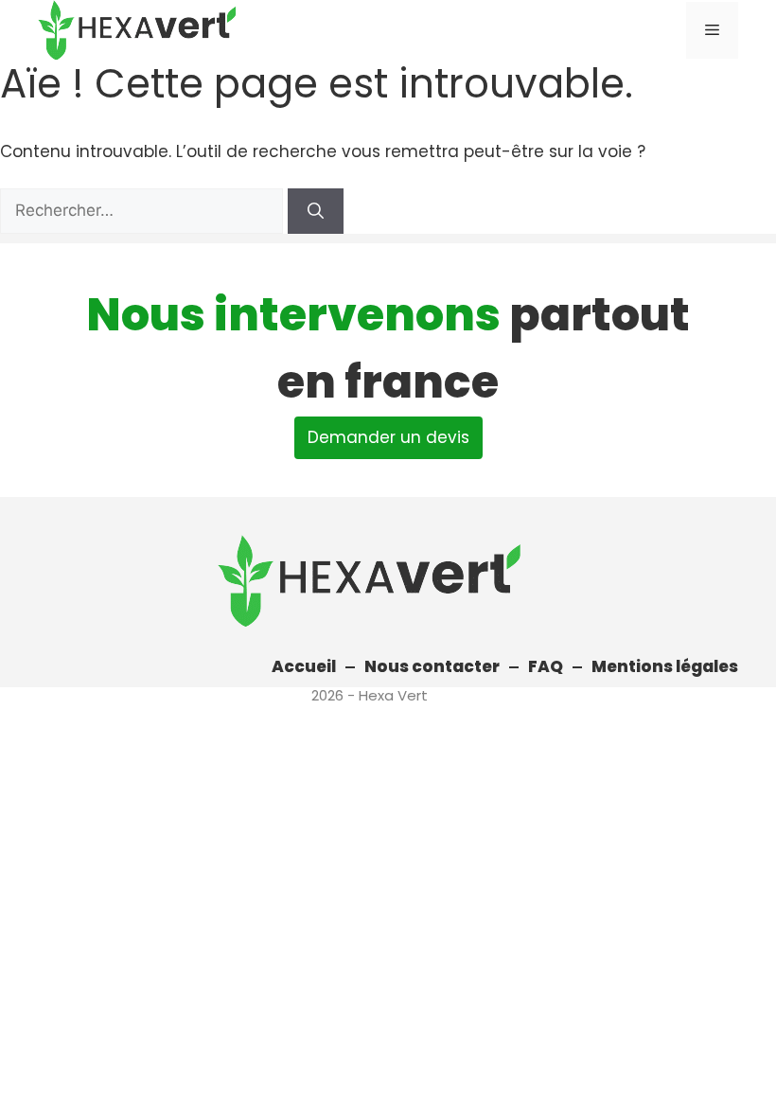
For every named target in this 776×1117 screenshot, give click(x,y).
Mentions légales (664, 666)
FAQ (545, 666)
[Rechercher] (316, 211)
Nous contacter (432, 666)
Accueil (304, 666)
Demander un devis (388, 437)
